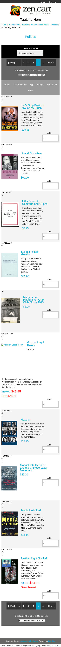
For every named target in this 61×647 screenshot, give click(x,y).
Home (42, 2)
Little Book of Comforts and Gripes (34, 202)
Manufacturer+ (20, 84)
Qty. (32, 84)
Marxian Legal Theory (35, 344)
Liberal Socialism (31, 153)
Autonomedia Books (40, 25)
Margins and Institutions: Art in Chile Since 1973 (33, 299)
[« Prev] (11, 63)
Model (7, 84)
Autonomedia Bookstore (29, 641)
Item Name (52, 84)
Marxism (26, 419)
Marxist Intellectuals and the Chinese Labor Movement (33, 467)
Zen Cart (51, 641)
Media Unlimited (31, 510)
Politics (54, 25)
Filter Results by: (31, 48)
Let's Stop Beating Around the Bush (32, 107)
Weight (40, 84)
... (43, 63)
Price (30, 91)
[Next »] (51, 63)
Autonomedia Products (19, 25)
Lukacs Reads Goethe (30, 253)
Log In (52, 2)
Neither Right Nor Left (34, 558)
